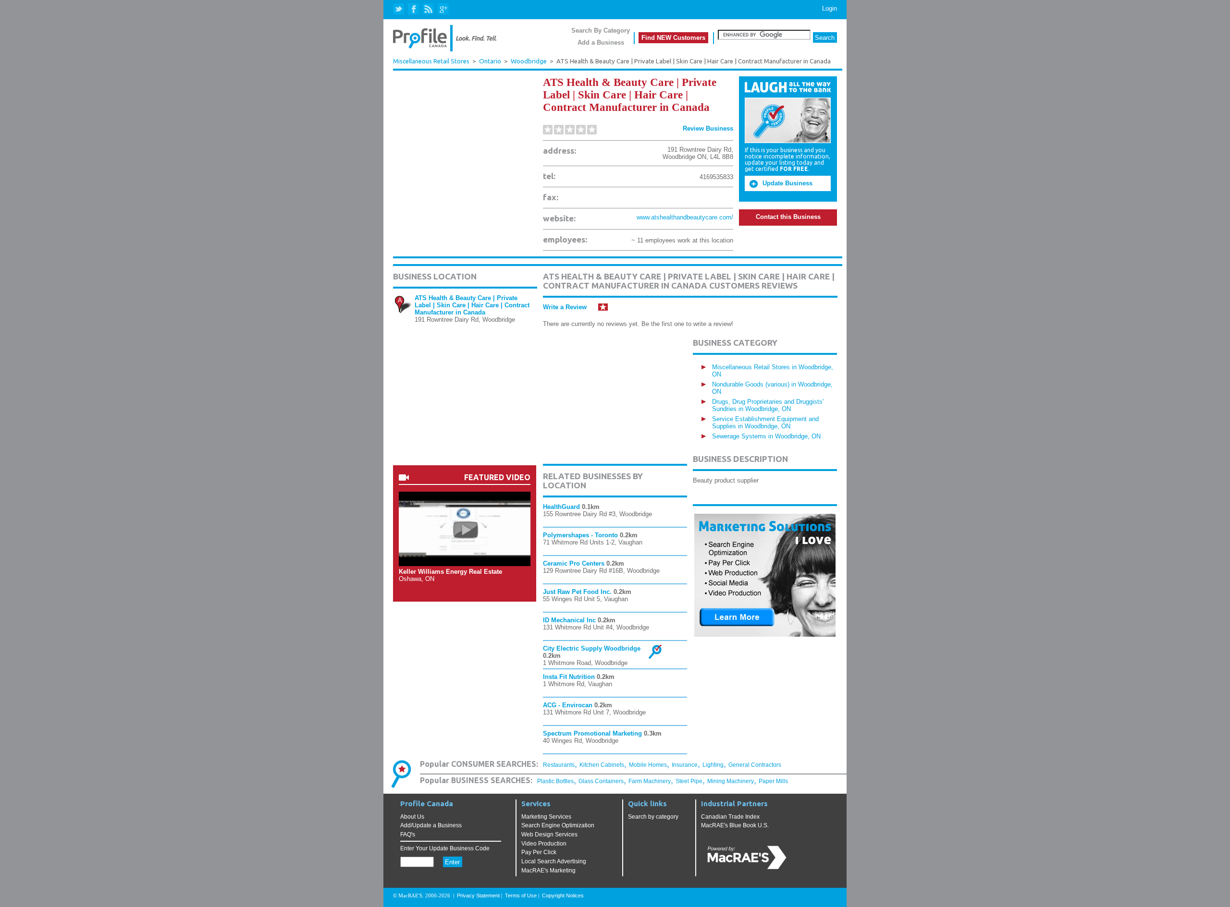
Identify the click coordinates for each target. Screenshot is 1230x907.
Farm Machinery (649, 781)
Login (829, 8)
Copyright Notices (563, 895)
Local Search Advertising (553, 861)
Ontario (490, 61)
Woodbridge (529, 61)
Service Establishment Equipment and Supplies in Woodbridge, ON (765, 422)
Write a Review (565, 307)
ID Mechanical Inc (569, 620)
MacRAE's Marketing (548, 870)
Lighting (713, 765)
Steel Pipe (689, 781)
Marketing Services (546, 816)
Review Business (708, 128)
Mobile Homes (648, 765)
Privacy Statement (478, 895)
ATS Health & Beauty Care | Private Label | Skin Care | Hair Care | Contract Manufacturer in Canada (472, 305)
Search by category (653, 816)
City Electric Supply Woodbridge (591, 648)
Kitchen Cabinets (601, 765)
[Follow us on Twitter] (399, 9)
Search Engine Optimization (557, 825)
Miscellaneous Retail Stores (431, 61)
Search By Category (600, 30)
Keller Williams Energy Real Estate (450, 571)
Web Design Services (549, 834)
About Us (412, 816)
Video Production (543, 843)
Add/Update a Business (431, 825)
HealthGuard (561, 506)
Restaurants (559, 765)
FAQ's (407, 834)
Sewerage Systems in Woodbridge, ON (766, 436)
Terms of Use (521, 895)
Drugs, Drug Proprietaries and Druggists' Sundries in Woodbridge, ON (768, 405)
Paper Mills (773, 781)
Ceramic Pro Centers (573, 563)
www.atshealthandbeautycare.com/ (685, 217)
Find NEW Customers (673, 37)
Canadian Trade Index (730, 816)
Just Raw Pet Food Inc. (577, 591)
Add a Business (601, 42)
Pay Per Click (538, 852)
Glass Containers (601, 781)
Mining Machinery (730, 781)
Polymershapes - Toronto (580, 535)
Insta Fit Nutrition (569, 676)
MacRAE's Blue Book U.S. (735, 825)
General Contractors (754, 765)
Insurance (685, 765)
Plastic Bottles (555, 781)
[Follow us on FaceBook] (413, 9)
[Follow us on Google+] (442, 9)
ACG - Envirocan (567, 705)
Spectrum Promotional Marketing (592, 733)
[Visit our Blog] (428, 9)
